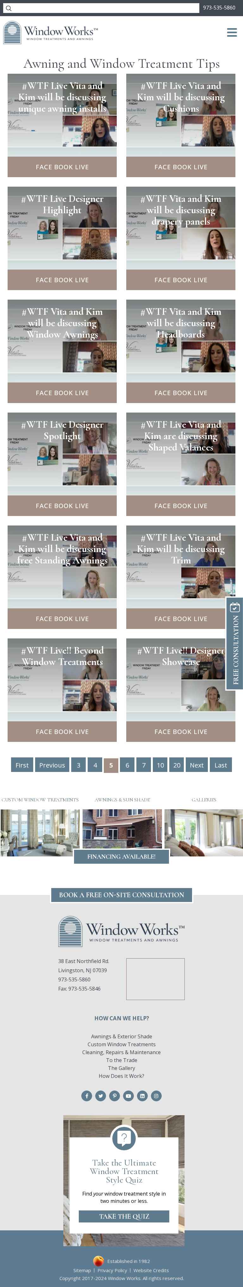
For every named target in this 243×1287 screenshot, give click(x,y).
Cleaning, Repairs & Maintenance (121, 1052)
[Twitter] (100, 1096)
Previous (52, 765)
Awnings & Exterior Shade (121, 1036)
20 (176, 765)
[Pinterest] (114, 1096)
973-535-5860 (219, 7)
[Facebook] (86, 1096)
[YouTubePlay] (128, 1096)
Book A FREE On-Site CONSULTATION (121, 895)
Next (197, 765)
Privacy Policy (112, 1270)
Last (221, 765)
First (22, 765)
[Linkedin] (142, 1096)
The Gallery (121, 1068)
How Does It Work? (121, 1075)
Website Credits (151, 1270)
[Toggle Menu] (232, 32)
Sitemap (82, 1270)
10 (160, 765)
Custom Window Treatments (122, 1044)
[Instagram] (156, 1096)
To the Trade (121, 1060)
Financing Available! (121, 857)
